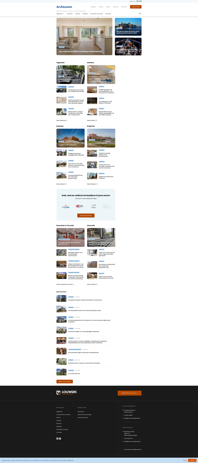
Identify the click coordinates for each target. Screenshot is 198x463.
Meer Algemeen (61, 120)
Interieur (77, 13)
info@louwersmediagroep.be (132, 441)
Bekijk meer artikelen (64, 381)
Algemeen (59, 13)
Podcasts (101, 6)
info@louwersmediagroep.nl (132, 418)
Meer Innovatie (91, 284)
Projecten (70, 13)
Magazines (93, 6)
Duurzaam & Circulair (96, 13)
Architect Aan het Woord (63, 414)
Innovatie (108, 13)
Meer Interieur (91, 120)
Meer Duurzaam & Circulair (64, 284)
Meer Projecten (91, 184)
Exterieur (85, 13)
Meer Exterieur (60, 184)
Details (185, 460)
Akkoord (192, 460)
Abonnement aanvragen (85, 414)
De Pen (58, 417)
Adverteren (115, 6)
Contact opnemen (83, 417)
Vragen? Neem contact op (128, 393)
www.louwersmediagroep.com (133, 449)
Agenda (108, 6)
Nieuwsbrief (124, 6)
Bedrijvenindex (136, 6)
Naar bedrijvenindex (86, 215)
